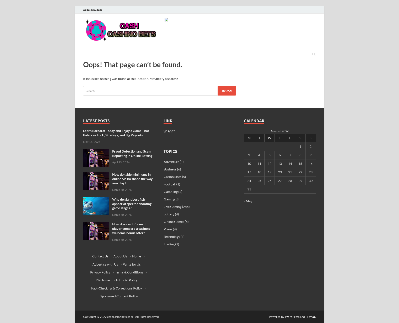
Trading (169, 244)
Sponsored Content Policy (119, 296)
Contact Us (100, 256)
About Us (120, 256)
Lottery (169, 214)
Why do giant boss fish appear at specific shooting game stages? (131, 203)
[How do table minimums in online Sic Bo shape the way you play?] (96, 175)
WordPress (292, 316)
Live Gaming (172, 207)
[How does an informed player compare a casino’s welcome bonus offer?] (96, 224)
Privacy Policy (100, 272)
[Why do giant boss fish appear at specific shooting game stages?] (96, 200)
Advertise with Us (105, 264)
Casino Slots (172, 177)
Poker (168, 229)
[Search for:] (159, 91)
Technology (172, 237)
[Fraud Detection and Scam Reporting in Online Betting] (96, 152)
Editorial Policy (127, 280)
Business (170, 169)
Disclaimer (103, 280)
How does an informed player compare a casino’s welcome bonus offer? (131, 228)
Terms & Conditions (129, 272)
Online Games (174, 222)
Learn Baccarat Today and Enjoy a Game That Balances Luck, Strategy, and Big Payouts (116, 133)
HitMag (310, 316)
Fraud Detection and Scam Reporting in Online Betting (132, 153)
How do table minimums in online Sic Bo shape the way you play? (132, 178)
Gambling (171, 192)
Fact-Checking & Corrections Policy (116, 288)
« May (248, 201)
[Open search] (314, 54)
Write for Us (132, 264)
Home (136, 256)
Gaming (169, 199)
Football (170, 184)
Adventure (171, 162)
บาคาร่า (169, 131)
